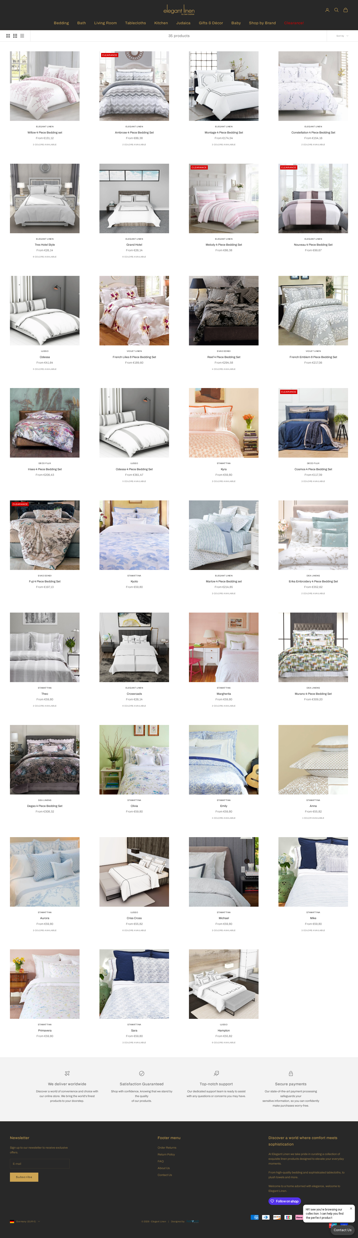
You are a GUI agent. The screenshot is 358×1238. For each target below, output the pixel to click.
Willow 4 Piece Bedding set (45, 132)
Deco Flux (45, 463)
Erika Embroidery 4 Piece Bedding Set (313, 581)
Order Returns (167, 1147)
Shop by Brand (262, 23)
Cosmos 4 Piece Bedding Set (313, 469)
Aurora (44, 918)
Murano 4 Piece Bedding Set (313, 693)
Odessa (45, 357)
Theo (44, 693)
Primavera (45, 1030)
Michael (224, 918)
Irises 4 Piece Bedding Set (45, 469)
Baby (236, 23)
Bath (81, 23)
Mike (313, 918)
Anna (313, 806)
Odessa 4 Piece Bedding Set (134, 469)
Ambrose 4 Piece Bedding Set (134, 132)
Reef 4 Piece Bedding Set (223, 357)
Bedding (61, 23)
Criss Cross (134, 918)
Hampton (224, 1030)
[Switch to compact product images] (22, 35)
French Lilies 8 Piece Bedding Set (134, 357)
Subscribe (24, 1177)
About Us (164, 1168)
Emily (223, 806)
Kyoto (134, 581)
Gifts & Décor (211, 23)
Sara (134, 1030)
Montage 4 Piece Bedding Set (224, 132)
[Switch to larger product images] (8, 35)
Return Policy (166, 1154)
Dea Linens (313, 576)
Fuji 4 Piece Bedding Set (44, 581)
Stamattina (224, 463)
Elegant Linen (45, 126)
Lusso (45, 351)
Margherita (224, 693)
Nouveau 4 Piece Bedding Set (313, 244)
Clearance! (294, 23)
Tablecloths (135, 23)
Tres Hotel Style (45, 244)
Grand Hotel (134, 244)
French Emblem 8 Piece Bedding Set (313, 357)
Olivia (134, 806)
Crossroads (134, 693)
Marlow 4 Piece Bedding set (224, 581)
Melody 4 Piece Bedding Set (224, 244)
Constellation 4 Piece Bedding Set (313, 132)
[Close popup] (351, 1208)
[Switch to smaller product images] (15, 35)
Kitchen (161, 23)
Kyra (224, 469)
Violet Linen (134, 351)
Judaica (183, 23)
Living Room (105, 23)
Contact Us (165, 1175)
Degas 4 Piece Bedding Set (44, 806)
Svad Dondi (224, 351)
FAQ (161, 1161)
